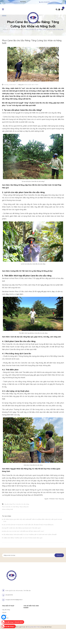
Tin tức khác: (6, 516)
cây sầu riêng (8, 504)
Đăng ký (59, 555)
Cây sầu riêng (6, 609)
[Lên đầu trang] (61, 624)
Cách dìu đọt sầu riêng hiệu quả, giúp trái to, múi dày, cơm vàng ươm (35, 337)
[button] (45, 606)
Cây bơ (4, 612)
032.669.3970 (9, 595)
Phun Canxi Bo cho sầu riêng (21, 504)
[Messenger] (3, 617)
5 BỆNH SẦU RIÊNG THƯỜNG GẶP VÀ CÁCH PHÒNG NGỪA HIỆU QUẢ (22, 538)
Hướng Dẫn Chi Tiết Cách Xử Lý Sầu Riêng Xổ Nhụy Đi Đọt (31, 271)
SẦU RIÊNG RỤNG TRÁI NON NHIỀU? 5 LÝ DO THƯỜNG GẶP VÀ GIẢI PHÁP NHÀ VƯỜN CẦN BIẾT (30, 534)
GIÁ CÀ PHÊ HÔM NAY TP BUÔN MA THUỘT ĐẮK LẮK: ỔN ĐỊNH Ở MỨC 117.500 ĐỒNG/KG (28, 524)
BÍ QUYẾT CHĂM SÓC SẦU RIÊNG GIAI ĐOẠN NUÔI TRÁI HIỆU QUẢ (21, 528)
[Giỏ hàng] (62, 9)
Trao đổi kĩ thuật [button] (8, 606)
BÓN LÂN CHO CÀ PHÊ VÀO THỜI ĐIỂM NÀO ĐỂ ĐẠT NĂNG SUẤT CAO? (23, 531)
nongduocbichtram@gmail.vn (14, 599)
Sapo (50, 627)
